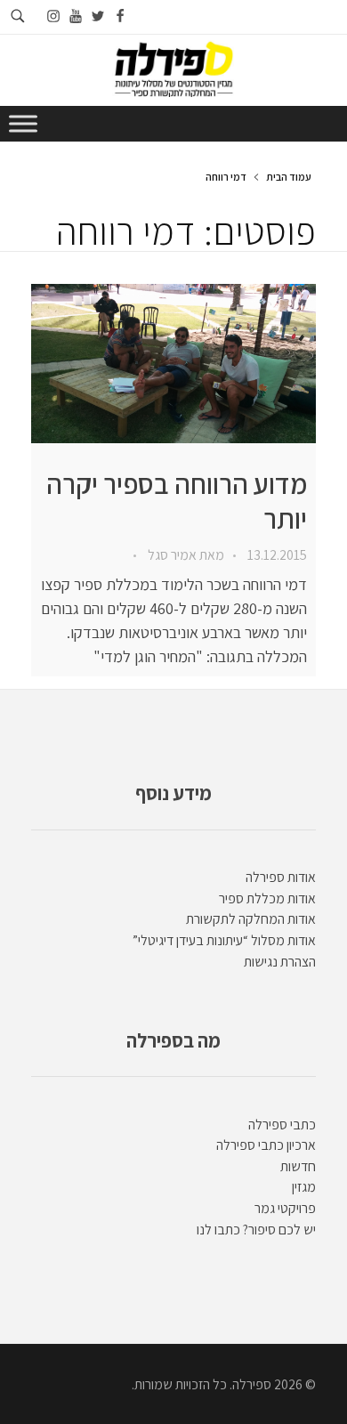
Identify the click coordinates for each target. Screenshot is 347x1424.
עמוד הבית (288, 176)
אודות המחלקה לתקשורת (251, 919)
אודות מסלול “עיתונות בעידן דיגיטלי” (224, 940)
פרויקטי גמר (285, 1208)
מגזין (304, 1186)
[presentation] (173, 363)
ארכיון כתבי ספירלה (266, 1145)
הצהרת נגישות (280, 961)
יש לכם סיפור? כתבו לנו (256, 1229)
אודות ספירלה (281, 877)
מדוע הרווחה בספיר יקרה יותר (176, 501)
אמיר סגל (171, 555)
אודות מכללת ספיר (267, 898)
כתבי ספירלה (282, 1124)
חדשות (298, 1166)
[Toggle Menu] (23, 123)
